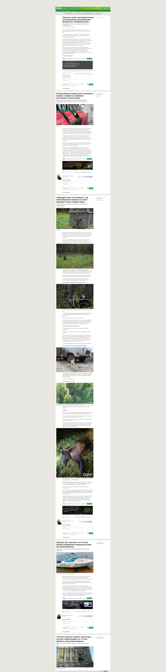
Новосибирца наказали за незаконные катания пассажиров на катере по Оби (71, 605)
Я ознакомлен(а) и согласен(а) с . (70, 85)
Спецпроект (98, 200)
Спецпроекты (67, 10)
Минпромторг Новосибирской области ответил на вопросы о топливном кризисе (70, 165)
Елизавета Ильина (100, 543)
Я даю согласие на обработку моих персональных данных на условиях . (73, 84)
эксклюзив (98, 96)
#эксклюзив (58, 103)
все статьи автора (64, 177)
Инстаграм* (70, 55)
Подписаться (89, 58)
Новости (57, 10)
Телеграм (90, 73)
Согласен (105, 671)
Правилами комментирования (73, 85)
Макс (85, 73)
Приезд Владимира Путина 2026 (88, 13)
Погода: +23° (98, 8)
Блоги (72, 10)
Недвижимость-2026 (98, 13)
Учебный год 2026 (78, 13)
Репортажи (62, 10)
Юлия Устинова (99, 94)
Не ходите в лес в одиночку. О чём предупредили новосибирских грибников (71, 510)
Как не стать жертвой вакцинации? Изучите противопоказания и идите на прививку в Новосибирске (71, 65)
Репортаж (102, 200)
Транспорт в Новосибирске (69, 13)
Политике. (102, 671)
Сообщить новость (67, 73)
